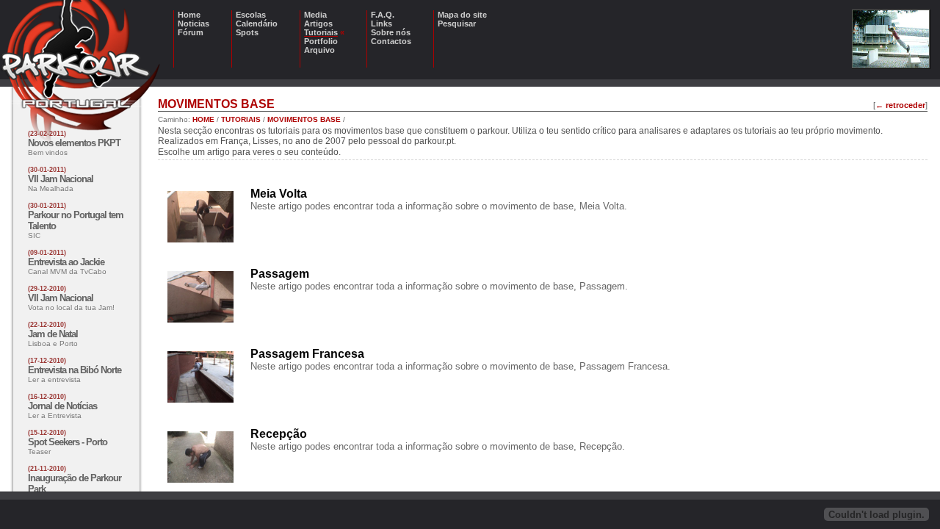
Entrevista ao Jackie (66, 261)
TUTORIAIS (241, 119)
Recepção (278, 434)
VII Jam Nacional (60, 178)
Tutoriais (321, 32)
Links (381, 23)
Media (315, 14)
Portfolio (321, 41)
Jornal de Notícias (62, 405)
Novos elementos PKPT (74, 142)
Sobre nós (391, 32)
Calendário (257, 23)
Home (189, 14)
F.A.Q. (382, 14)
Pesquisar (457, 23)
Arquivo (319, 50)
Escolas (251, 14)
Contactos (391, 41)
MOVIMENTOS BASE (304, 119)
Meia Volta (278, 193)
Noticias (193, 23)
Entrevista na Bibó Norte (74, 369)
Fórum (190, 32)
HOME (203, 119)
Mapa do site (462, 14)
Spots (247, 32)
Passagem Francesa (307, 354)
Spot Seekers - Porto (67, 441)
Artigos (318, 23)
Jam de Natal (53, 333)
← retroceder (900, 105)
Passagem (279, 273)
